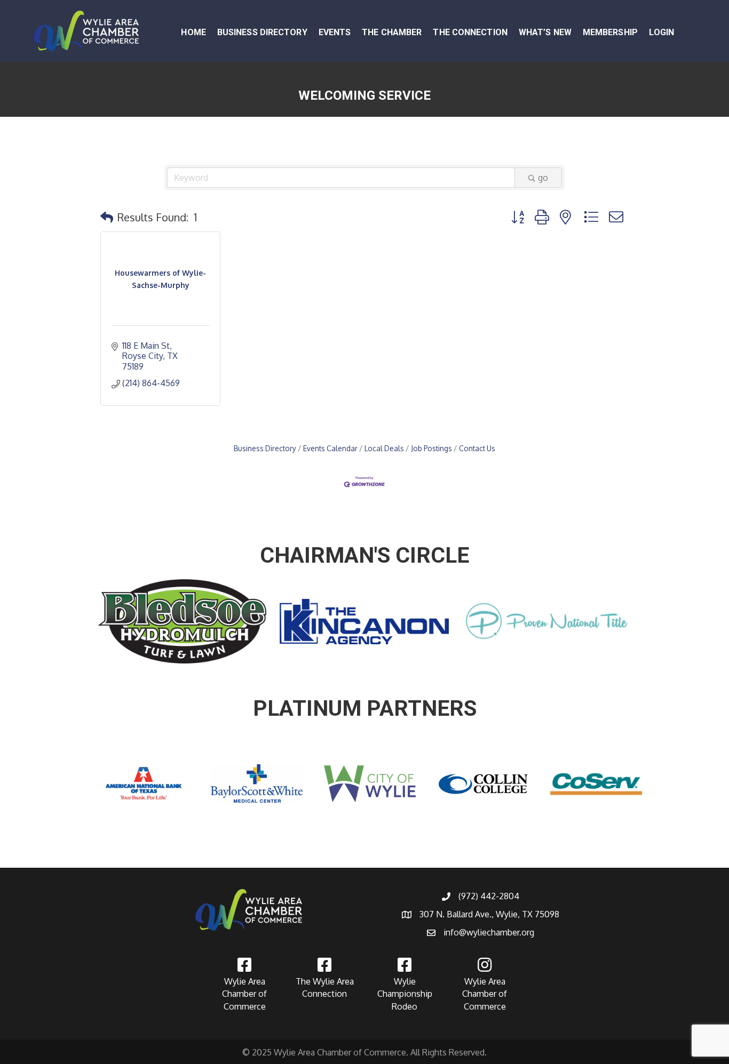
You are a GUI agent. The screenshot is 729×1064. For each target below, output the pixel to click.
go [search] (543, 177)
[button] (106, 217)
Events (335, 32)
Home (193, 32)
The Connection (470, 32)
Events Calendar (330, 448)
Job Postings (431, 448)
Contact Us (477, 448)
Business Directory (262, 32)
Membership (610, 32)
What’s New (545, 32)
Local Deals (384, 448)
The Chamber (392, 32)
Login (662, 32)
